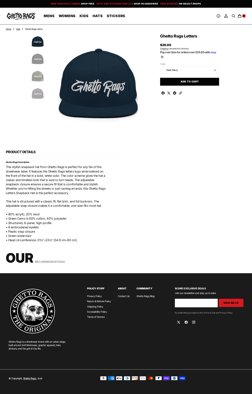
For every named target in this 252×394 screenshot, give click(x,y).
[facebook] (163, 93)
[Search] (233, 16)
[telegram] (175, 93)
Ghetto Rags (29, 378)
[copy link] (180, 93)
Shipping (164, 48)
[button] (218, 16)
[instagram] (193, 322)
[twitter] (169, 93)
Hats (18, 29)
